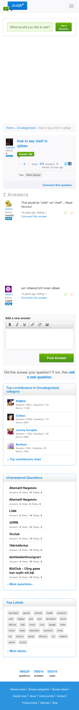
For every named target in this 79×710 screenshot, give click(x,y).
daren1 (9, 294)
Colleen (20, 415)
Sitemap (44, 702)
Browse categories (39, 689)
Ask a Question (64, 27)
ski (10, 636)
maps (22, 630)
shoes (12, 630)
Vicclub (14, 534)
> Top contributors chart (24, 459)
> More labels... (17, 651)
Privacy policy (29, 702)
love (39, 618)
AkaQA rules (20, 696)
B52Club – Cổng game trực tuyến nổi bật (24, 570)
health (49, 612)
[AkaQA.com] (15, 6)
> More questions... (20, 584)
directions (51, 618)
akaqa (31, 636)
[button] (10, 325)
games (26, 612)
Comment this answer (34, 216)
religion (21, 618)
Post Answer (56, 357)
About (33, 696)
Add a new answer (18, 318)
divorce (19, 636)
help (23, 624)
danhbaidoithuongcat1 (25, 557)
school (23, 642)
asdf (11, 618)
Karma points (46, 696)
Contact (61, 696)
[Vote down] (28, 163)
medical (63, 636)
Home (10, 128)
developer (13, 612)
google (52, 624)
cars (42, 624)
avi (53, 636)
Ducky (9, 209)
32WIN (13, 522)
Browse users (18, 689)
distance (43, 636)
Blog (55, 702)
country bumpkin (26, 430)
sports (12, 642)
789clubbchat (18, 545)
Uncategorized (26, 128)
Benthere (21, 444)
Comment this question (57, 185)
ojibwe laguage (33, 174)
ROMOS (21, 401)
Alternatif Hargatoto (23, 488)
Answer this (26, 154)
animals (38, 612)
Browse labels (60, 689)
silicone (12, 624)
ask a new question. (51, 374)
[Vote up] (20, 163)
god (31, 618)
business (48, 630)
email (59, 630)
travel (63, 618)
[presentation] (10, 325)
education (34, 630)
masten (10, 147)
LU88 (12, 511)
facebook (61, 612)
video (62, 624)
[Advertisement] (39, 83)
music (32, 624)
